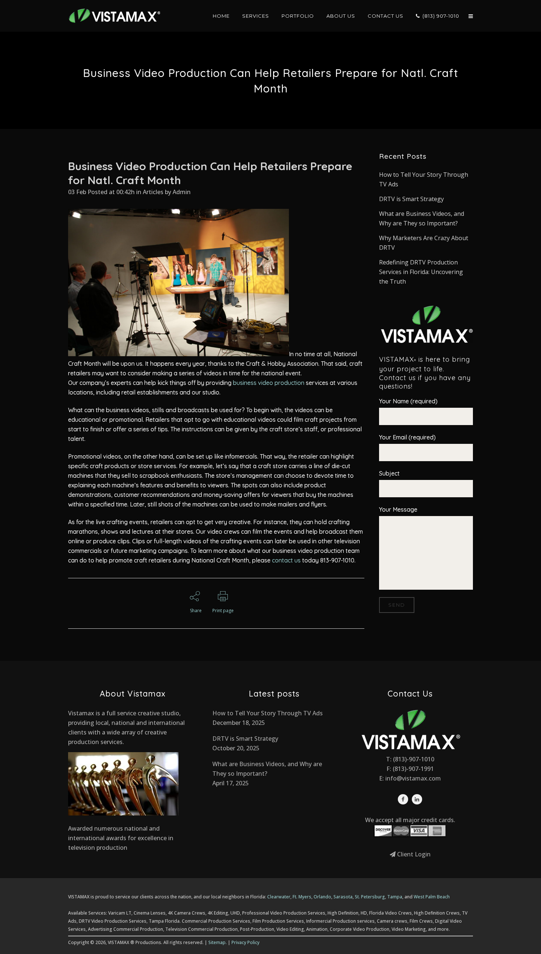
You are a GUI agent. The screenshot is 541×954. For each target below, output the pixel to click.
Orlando (322, 897)
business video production (268, 382)
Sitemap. (217, 942)
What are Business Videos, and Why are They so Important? (267, 769)
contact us (286, 560)
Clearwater (278, 897)
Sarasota (343, 897)
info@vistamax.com (413, 778)
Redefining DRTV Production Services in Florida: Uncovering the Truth (421, 271)
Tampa (394, 897)
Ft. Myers (302, 897)
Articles (153, 192)
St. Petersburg (370, 897)
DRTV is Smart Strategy (411, 199)
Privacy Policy (245, 942)
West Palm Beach (432, 897)
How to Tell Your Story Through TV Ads (267, 713)
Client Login (413, 854)
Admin (182, 192)
